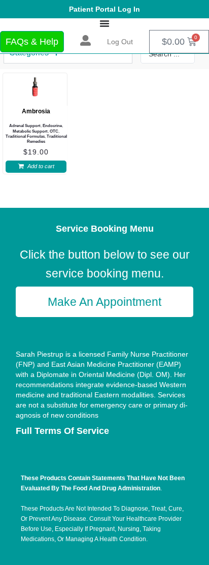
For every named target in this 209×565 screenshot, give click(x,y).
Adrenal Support (25, 125)
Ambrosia (36, 111)
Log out (120, 42)
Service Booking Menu (105, 229)
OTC (54, 131)
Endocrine (52, 125)
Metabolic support (30, 131)
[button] (36, 167)
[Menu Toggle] (104, 23)
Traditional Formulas (25, 136)
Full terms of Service (62, 431)
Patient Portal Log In (104, 9)
